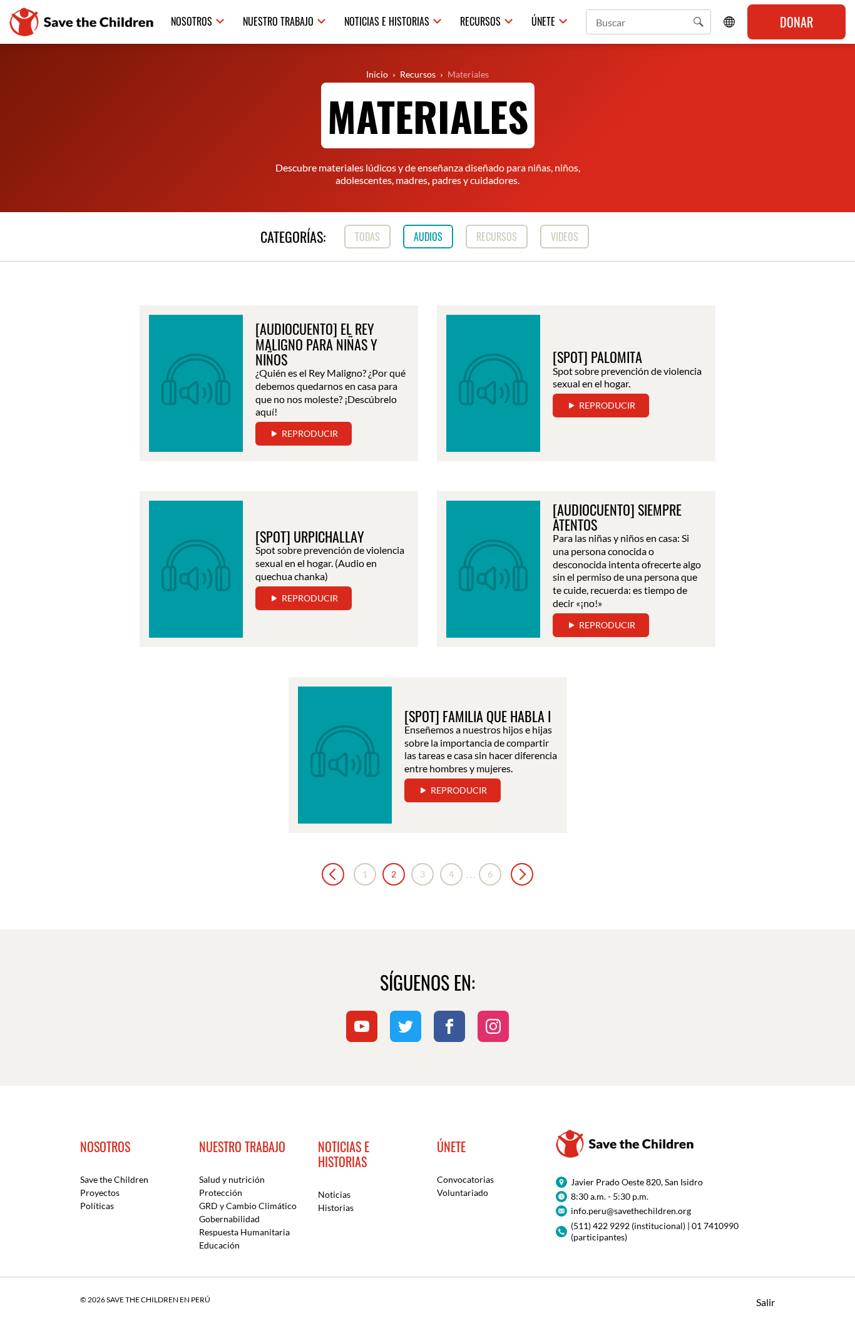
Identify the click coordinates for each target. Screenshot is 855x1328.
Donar (796, 22)
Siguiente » (522, 874)
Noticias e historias (386, 21)
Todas (367, 236)
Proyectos (100, 1192)
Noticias (334, 1194)
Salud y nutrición (232, 1179)
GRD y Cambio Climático (248, 1205)
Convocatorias (465, 1179)
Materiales (468, 74)
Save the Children (114, 1179)
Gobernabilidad (229, 1218)
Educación (219, 1245)
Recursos (480, 21)
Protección (220, 1192)
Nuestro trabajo (278, 21)
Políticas (97, 1205)
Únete (543, 21)
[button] (698, 22)
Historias (336, 1207)
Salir (765, 1302)
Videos (564, 236)
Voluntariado (462, 1192)
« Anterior (333, 874)
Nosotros (191, 21)
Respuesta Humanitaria (244, 1232)
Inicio (377, 74)
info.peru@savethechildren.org (631, 1210)
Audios (428, 236)
